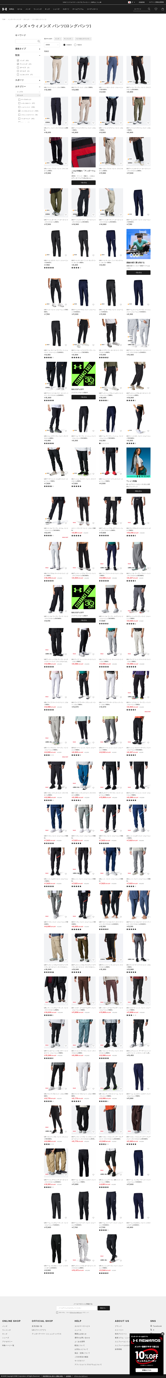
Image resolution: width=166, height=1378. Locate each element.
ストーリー (119, 1330)
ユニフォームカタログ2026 (125, 1345)
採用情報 (118, 1349)
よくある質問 (80, 1341)
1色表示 (79, 45)
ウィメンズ (38, 9)
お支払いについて (81, 1349)
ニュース (78, 1330)
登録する (103, 1308)
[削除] (60, 39)
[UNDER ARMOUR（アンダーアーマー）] (4, 9)
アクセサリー (7, 1341)
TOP (3, 19)
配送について (80, 1345)
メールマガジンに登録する (83, 1304)
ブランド (118, 1326)
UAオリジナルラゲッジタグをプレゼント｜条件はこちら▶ (82, 2)
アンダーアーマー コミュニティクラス (46, 1334)
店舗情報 (142, 2)
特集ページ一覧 (8, 1345)
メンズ (28, 9)
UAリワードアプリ (39, 1330)
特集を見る (138, 491)
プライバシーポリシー (76, 1312)
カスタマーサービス (82, 1326)
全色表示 (69, 45)
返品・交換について (82, 1353)
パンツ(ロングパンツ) (39, 19)
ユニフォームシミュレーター (126, 1341)
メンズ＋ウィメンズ (14, 19)
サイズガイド (80, 1361)
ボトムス (26, 19)
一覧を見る (83, 182)
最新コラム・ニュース (123, 1338)
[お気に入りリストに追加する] (65, 82)
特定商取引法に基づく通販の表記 (53, 1376)
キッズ (47, 9)
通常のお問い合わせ (82, 1338)
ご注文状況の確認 (81, 1357)
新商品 (11, 9)
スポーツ (66, 9)
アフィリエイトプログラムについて (88, 1364)
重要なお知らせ (81, 1334)
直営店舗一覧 (37, 1326)
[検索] (149, 9)
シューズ (56, 9)
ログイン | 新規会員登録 (156, 2)
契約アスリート (121, 1334)
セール (19, 9)
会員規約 (68, 1376)
